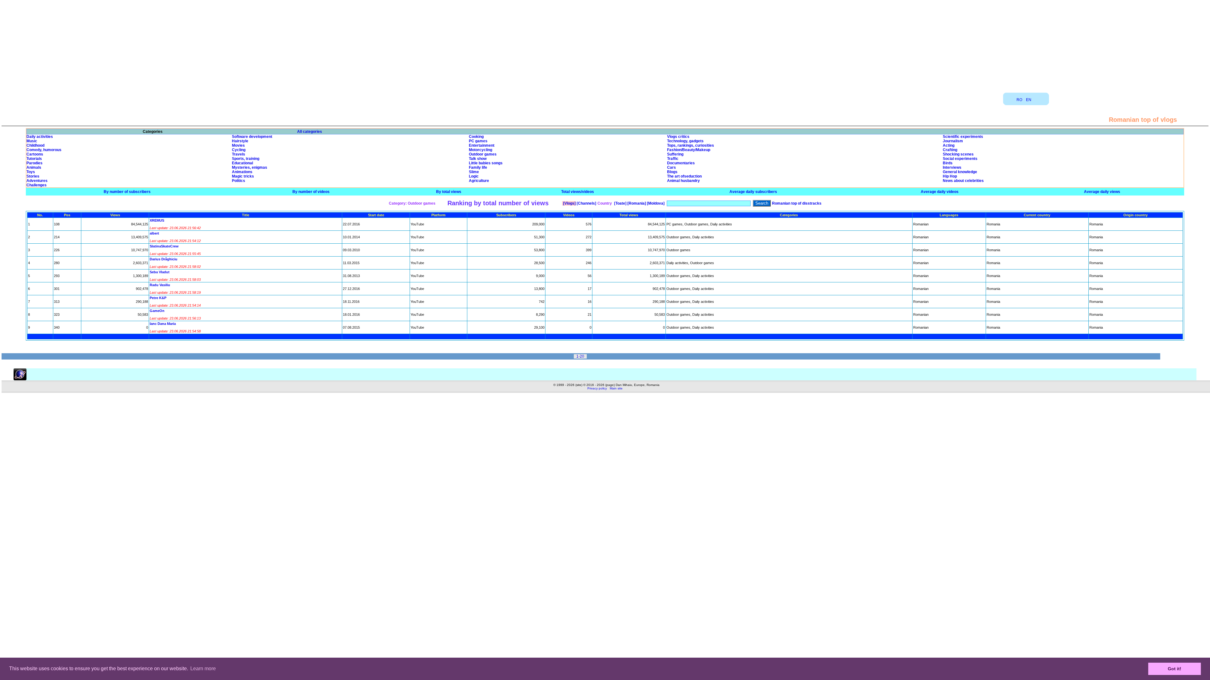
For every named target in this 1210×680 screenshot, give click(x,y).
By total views (448, 192)
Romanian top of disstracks (796, 203)
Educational (242, 163)
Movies (238, 145)
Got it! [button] (1174, 668)
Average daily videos (940, 192)
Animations (242, 172)
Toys (30, 172)
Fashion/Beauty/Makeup (688, 150)
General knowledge (960, 172)
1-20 (580, 356)
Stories (32, 176)
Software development (252, 136)
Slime (474, 172)
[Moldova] (655, 203)
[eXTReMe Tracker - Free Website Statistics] (20, 379)
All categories (309, 131)
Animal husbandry (683, 180)
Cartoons (34, 154)
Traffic (672, 158)
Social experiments (960, 158)
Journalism (953, 141)
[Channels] (586, 203)
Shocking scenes (958, 154)
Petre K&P (158, 298)
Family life (478, 167)
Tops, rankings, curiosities (690, 145)
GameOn (157, 311)
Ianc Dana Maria (163, 324)
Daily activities (39, 136)
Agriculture (479, 180)
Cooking (476, 136)
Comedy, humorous (43, 150)
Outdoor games (483, 154)
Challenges (36, 185)
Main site (616, 388)
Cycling (238, 150)
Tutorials (34, 158)
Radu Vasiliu (160, 285)
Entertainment (481, 145)
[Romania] (636, 203)
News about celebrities (963, 180)
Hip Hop (950, 176)
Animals (33, 167)
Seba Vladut (160, 272)
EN (1028, 100)
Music (31, 141)
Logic (474, 176)
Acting (948, 145)
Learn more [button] (203, 668)
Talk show (478, 158)
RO (1019, 100)
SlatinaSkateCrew (164, 246)
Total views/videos (577, 192)
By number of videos (311, 192)
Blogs (672, 172)
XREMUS (157, 220)
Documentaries (681, 163)
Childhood (35, 145)
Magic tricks (243, 176)
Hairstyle (240, 141)
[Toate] (619, 203)
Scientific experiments (963, 136)
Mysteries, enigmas (249, 167)
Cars (671, 167)
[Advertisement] (605, 44)
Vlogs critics (678, 136)
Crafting (950, 150)
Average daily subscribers (753, 192)
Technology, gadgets (685, 141)
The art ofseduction (684, 176)
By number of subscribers (127, 192)
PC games (478, 141)
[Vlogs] (569, 203)
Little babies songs (486, 163)
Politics (238, 180)
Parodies (34, 163)
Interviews (952, 167)
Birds (948, 163)
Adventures (37, 180)
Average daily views (1102, 192)
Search (761, 203)
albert (154, 233)
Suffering (675, 154)
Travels (238, 154)
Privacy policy (597, 388)
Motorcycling (480, 150)
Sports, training (245, 158)
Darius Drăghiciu (163, 259)
